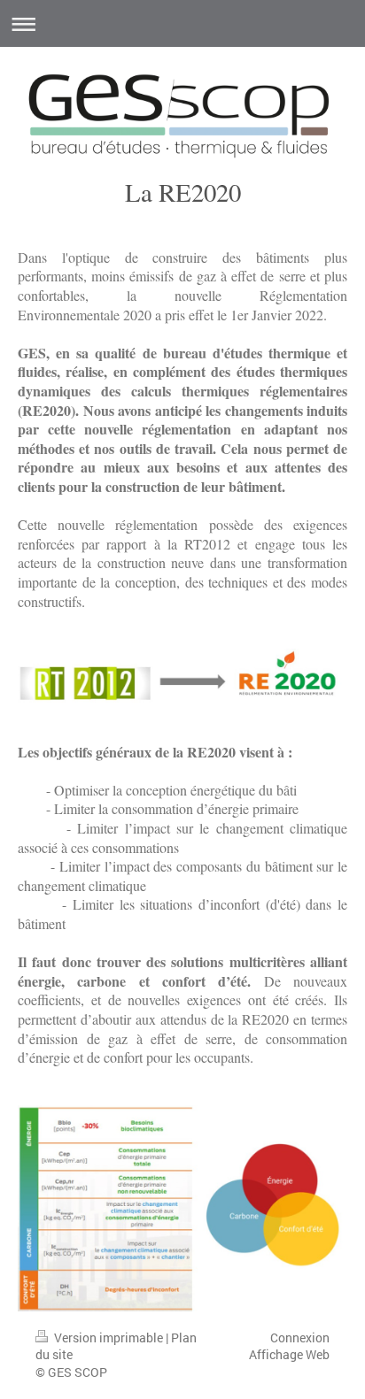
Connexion (300, 1337)
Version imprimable (108, 1337)
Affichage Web (289, 1354)
